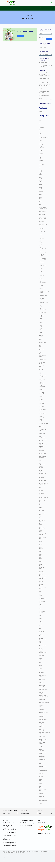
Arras (40, 157)
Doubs (40, 325)
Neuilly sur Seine (42, 601)
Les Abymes (41, 493)
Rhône (40, 662)
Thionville (41, 787)
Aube (40, 163)
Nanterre (40, 594)
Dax (39, 311)
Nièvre (40, 605)
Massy (40, 545)
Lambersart (41, 457)
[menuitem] (17, 8)
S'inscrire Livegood (43, 822)
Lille (39, 504)
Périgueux (41, 634)
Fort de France (42, 362)
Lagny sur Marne (42, 456)
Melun (40, 553)
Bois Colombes (42, 203)
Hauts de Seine (42, 410)
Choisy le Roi (41, 275)
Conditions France (42, 77)
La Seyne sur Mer (42, 451)
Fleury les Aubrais (42, 355)
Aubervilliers (41, 164)
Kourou (40, 436)
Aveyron (40, 173)
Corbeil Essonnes (42, 294)
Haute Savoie (41, 405)
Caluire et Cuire (42, 231)
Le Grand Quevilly (42, 473)
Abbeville (41, 119)
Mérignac (41, 555)
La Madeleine (41, 446)
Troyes (40, 801)
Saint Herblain (42, 699)
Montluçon (41, 578)
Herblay (40, 416)
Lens (40, 491)
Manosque (41, 534)
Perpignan (41, 635)
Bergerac (41, 190)
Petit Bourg (41, 638)
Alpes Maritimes (42, 138)
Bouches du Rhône (42, 207)
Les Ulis (40, 498)
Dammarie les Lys (42, 309)
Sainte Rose (41, 735)
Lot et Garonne (42, 520)
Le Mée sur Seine (42, 480)
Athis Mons (41, 160)
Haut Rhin (41, 399)
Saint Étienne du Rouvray (44, 693)
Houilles (40, 419)
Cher (40, 272)
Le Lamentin (41, 477)
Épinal (40, 340)
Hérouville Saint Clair (43, 417)
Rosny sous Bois (42, 675)
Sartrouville (41, 747)
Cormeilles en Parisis (43, 295)
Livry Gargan (41, 508)
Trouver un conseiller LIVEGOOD (45, 99)
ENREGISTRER (27, 8)
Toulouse (41, 793)
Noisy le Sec (41, 612)
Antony (40, 150)
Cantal (40, 237)
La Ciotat (41, 440)
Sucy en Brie (41, 774)
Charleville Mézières (43, 259)
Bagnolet (40, 177)
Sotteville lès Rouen (43, 770)
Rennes (40, 658)
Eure (40, 348)
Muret (40, 591)
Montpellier (41, 581)
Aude (40, 167)
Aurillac (40, 170)
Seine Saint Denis (42, 759)
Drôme (40, 332)
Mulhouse (41, 589)
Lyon (40, 523)
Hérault (40, 415)
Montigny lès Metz (42, 577)
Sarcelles (41, 743)
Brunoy (40, 222)
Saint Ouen (41, 718)
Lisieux (40, 507)
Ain (39, 123)
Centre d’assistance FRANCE (41, 2)
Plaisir (40, 641)
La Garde (41, 443)
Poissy (40, 642)
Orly (40, 619)
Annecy (40, 146)
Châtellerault (41, 264)
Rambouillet (41, 655)
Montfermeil (41, 572)
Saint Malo (41, 708)
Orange (40, 617)
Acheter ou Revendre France (23, 2)
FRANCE (40, 363)
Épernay (40, 339)
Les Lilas (40, 494)
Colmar (40, 284)
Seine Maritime (42, 757)
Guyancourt (41, 393)
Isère (40, 427)
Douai (40, 323)
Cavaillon (41, 242)
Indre (40, 424)
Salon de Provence (43, 739)
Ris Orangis (41, 665)
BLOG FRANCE (32, 2)
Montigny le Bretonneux (44, 575)
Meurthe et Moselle (43, 560)
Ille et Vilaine (41, 422)
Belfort (40, 188)
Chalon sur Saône (42, 248)
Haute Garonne (42, 402)
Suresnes (41, 776)
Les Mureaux (41, 496)
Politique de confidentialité (8, 860)
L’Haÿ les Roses (42, 437)
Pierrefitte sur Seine (43, 639)
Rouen (40, 678)
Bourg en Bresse (42, 211)
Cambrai (40, 234)
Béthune (40, 193)
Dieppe (40, 318)
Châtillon (40, 267)
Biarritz (40, 197)
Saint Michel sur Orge (43, 715)
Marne (40, 540)
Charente (41, 255)
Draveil (40, 329)
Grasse (40, 387)
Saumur (40, 749)
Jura (40, 434)
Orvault (40, 622)
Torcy (40, 790)
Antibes (40, 148)
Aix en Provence (42, 126)
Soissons (40, 767)
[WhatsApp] (51, 2)
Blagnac (40, 198)
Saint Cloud (41, 686)
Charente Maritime (42, 257)
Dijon (40, 319)
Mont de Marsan (42, 567)
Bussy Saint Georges (43, 224)
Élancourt (41, 338)
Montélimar (41, 571)
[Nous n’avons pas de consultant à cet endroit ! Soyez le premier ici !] (9, 34)
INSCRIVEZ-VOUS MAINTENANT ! (9, 829)
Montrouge (41, 584)
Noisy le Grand (42, 611)
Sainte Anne (41, 729)
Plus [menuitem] (48, 2)
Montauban (41, 568)
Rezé (40, 661)
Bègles (40, 187)
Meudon (40, 558)
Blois (40, 200)
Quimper (40, 653)
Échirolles (41, 336)
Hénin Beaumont (42, 413)
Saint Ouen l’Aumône (43, 719)
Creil (40, 305)
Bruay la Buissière (42, 221)
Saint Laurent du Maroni (44, 702)
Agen (40, 121)
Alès (40, 133)
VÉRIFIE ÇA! (21, 36)
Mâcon (40, 524)
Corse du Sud (41, 298)
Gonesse (40, 382)
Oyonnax (40, 625)
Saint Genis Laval (42, 695)
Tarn (40, 780)
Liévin (40, 503)
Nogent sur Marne (42, 609)
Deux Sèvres (41, 316)
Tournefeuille (41, 796)
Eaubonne (41, 335)
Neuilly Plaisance (42, 598)
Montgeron (41, 574)
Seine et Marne (42, 756)
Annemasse (41, 147)
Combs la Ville (42, 288)
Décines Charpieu (42, 312)
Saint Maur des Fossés (43, 712)
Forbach (40, 360)
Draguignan (41, 326)
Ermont (40, 343)
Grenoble (41, 389)
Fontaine (40, 356)
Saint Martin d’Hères (43, 710)
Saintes (40, 737)
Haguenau (41, 396)
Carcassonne (41, 238)
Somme (40, 769)
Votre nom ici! (42, 62)
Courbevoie (41, 303)
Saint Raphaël (41, 726)
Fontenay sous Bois (43, 359)
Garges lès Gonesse (43, 375)
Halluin (40, 397)
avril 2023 (41, 111)
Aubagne (40, 161)
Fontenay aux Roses (43, 358)
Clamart (40, 278)
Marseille (40, 541)
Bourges (40, 212)
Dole (40, 321)
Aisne (40, 124)
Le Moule (41, 481)
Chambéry (41, 251)
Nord (40, 614)
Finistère (40, 353)
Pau (39, 632)
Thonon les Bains (42, 789)
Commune (41, 289)
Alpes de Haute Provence (44, 137)
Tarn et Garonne (42, 782)
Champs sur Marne (43, 254)
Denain (40, 313)
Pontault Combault (43, 645)
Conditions (16, 860)
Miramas (40, 564)
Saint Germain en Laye (43, 696)
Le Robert (41, 488)
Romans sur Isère (42, 673)
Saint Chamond (42, 685)
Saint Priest (41, 723)
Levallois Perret (42, 500)
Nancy (40, 592)
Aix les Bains (41, 127)
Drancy (40, 328)
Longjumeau (41, 516)
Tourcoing (41, 794)
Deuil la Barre (41, 315)
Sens (40, 760)
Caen (40, 227)
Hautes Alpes (41, 407)
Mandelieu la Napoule (43, 533)
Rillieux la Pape (42, 663)
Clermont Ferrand (42, 279)
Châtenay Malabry (42, 265)
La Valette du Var (42, 454)
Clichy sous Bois (42, 282)
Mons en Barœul (42, 565)
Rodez (40, 669)
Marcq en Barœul (42, 537)
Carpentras (41, 240)
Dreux (40, 331)
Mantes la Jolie (42, 535)
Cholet (40, 276)
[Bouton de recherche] (51, 813)
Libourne (40, 501)
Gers (40, 378)
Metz (40, 557)
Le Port (40, 487)
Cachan (40, 225)
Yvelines (40, 803)
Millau (40, 562)
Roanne (40, 666)
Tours (40, 797)
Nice (40, 604)
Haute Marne (41, 403)
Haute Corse (41, 400)
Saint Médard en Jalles (43, 713)
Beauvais (40, 185)
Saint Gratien (41, 698)
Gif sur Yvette (42, 379)
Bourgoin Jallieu (42, 214)
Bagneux (40, 175)
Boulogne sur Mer (42, 210)
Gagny (40, 370)
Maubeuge (41, 548)
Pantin (40, 628)
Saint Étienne (41, 692)
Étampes (40, 346)
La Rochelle (41, 450)
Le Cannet (41, 467)
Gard (40, 373)
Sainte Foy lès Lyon (43, 730)
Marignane (41, 538)
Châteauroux (41, 262)
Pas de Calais (41, 631)
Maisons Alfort (42, 527)
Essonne (40, 345)
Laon (40, 461)
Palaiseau (41, 626)
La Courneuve (42, 442)
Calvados (41, 232)
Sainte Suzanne (42, 736)
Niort (40, 608)
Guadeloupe (41, 392)
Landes (40, 459)
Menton (40, 554)
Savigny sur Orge (42, 752)
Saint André (41, 681)
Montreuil (41, 582)
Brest (40, 215)
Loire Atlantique (42, 513)
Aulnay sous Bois (42, 168)
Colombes (41, 285)
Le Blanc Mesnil (42, 464)
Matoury (40, 547)
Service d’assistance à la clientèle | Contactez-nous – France (44, 97)
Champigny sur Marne (43, 252)
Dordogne (41, 322)
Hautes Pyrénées (42, 409)
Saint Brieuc (41, 683)
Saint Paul (41, 720)
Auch (40, 165)
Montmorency (42, 580)
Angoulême (41, 144)
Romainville (41, 672)
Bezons (40, 195)
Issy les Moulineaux (43, 429)
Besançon (41, 191)
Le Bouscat (41, 466)
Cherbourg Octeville (43, 274)
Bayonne (40, 183)
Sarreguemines (42, 745)
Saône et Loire (42, 742)
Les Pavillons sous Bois (43, 497)
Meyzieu (40, 561)
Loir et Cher (41, 510)
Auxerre (40, 171)
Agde (40, 120)
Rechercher (41, 37)
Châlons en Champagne (44, 249)
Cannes (40, 235)
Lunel (40, 521)
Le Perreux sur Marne (43, 483)
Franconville (41, 365)
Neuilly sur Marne (42, 599)
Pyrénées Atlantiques (43, 651)
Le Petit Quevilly (42, 484)
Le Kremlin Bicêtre (42, 476)
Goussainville (41, 383)
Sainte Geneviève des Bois (44, 732)
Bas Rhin (40, 180)
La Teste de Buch (42, 453)
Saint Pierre (41, 722)
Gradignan (41, 385)
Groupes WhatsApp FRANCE (44, 78)
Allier (40, 136)
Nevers (40, 602)
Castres (40, 241)
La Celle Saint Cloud (43, 439)
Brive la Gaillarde (42, 218)
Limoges (40, 506)
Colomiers (41, 286)
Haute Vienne (41, 406)
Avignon (40, 174)
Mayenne (41, 550)
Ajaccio (40, 128)
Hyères (40, 420)
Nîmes (40, 607)
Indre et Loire (41, 426)
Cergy (40, 247)
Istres (40, 430)
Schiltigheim (41, 755)
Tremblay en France (43, 800)
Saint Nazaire (41, 716)
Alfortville (41, 134)
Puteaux (40, 648)
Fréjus (40, 366)
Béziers (40, 194)
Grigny (40, 390)
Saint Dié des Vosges (43, 689)
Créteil (40, 306)
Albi (39, 130)
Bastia (40, 181)
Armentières (41, 156)
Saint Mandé (41, 709)
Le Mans (40, 478)
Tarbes (40, 779)
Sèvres (40, 764)
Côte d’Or (41, 299)
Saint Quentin (41, 725)
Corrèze (40, 296)
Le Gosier (41, 471)
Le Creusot (41, 470)
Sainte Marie (41, 733)
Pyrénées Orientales (43, 652)
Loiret (40, 514)
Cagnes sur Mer (42, 228)
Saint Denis (41, 688)
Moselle (40, 588)
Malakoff (40, 530)
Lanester (40, 460)
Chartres (40, 261)
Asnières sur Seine (42, 158)
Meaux (40, 551)
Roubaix (40, 676)
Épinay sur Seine (42, 342)
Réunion (40, 659)
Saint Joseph (41, 700)
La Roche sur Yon (42, 449)
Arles (40, 154)
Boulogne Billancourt (43, 208)
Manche (40, 531)
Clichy (40, 281)
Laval (40, 463)
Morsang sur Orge (42, 587)
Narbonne (41, 597)
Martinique (41, 544)
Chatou (40, 268)
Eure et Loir (41, 349)
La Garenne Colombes (43, 444)
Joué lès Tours (42, 433)
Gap (40, 372)
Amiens (40, 140)
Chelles (40, 271)
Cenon (40, 245)
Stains (40, 772)
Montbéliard (41, 570)
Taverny (40, 783)
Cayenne (40, 244)
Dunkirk (40, 333)
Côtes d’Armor (42, 301)
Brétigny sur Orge (42, 217)
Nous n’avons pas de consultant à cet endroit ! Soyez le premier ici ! (45, 65)
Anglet (40, 143)
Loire (40, 511)
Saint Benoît (41, 682)
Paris (40, 629)
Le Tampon (41, 490)
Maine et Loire (42, 525)
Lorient (40, 518)
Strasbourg (41, 773)
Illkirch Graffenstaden (43, 423)
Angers (40, 141)
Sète (40, 762)
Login (39, 822)
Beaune (40, 184)
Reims (40, 656)
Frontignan (41, 369)
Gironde (40, 380)
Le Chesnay (41, 469)
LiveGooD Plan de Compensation (9, 841)
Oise (40, 615)
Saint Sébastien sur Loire (44, 728)
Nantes (40, 595)
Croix (40, 308)
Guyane (40, 395)
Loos (40, 517)
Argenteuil (41, 153)
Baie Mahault (41, 178)
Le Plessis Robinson (43, 486)
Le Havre (41, 474)
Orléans (40, 618)
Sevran (40, 763)
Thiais (40, 786)
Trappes (40, 799)
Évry (40, 352)
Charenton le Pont (42, 258)
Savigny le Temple (42, 750)
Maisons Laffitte (42, 528)
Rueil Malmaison (42, 679)
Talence (40, 777)
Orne (40, 621)
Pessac (40, 636)
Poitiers (40, 644)
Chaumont (41, 269)
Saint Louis (41, 706)
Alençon (40, 131)
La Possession (42, 447)
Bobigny (40, 201)
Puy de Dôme (41, 649)
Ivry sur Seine (41, 432)
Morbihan (41, 585)
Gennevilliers (41, 376)
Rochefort (41, 668)
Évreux (40, 350)
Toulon (40, 792)
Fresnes (40, 368)
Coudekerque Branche (43, 302)
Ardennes (41, 151)
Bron (40, 220)
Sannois (40, 740)
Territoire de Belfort (43, 784)
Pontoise (40, 646)
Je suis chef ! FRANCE (43, 82)
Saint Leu (41, 705)
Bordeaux (41, 205)
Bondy (40, 204)
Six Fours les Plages (43, 766)
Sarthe (40, 746)
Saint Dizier (41, 691)
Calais (40, 230)
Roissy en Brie (42, 671)
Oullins (40, 624)
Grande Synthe (42, 386)
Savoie (40, 753)
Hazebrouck (41, 412)
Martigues (41, 543)
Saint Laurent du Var (43, 703)
